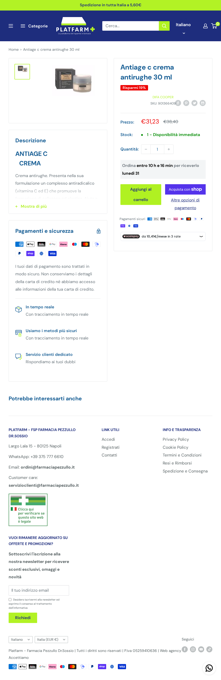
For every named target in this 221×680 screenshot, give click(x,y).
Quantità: (129, 149)
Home (14, 49)
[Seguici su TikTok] (209, 649)
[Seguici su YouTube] (201, 649)
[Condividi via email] (203, 103)
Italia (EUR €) (47, 639)
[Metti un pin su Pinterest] (186, 103)
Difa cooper (163, 97)
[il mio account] (205, 26)
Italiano (17, 639)
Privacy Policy (176, 439)
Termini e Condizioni (182, 455)
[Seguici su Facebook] (185, 649)
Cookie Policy (175, 447)
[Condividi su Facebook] (178, 103)
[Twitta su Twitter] (194, 103)
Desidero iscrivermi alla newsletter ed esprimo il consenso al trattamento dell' (34, 604)
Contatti (109, 455)
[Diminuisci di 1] (145, 149)
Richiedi (23, 617)
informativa (21, 608)
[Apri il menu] (11, 26)
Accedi (108, 439)
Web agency (170, 650)
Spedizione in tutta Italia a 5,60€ (110, 5)
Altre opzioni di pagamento (185, 204)
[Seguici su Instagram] (193, 649)
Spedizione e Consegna (185, 471)
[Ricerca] (164, 26)
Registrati (111, 447)
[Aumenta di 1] (168, 149)
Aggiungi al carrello (141, 194)
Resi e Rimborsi (177, 463)
